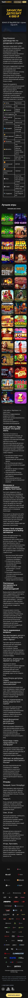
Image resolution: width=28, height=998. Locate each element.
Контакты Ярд (14, 972)
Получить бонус (14, 995)
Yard (6, 2)
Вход (24, 2)
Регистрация (18, 2)
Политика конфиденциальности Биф (14, 970)
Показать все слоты (14, 209)
